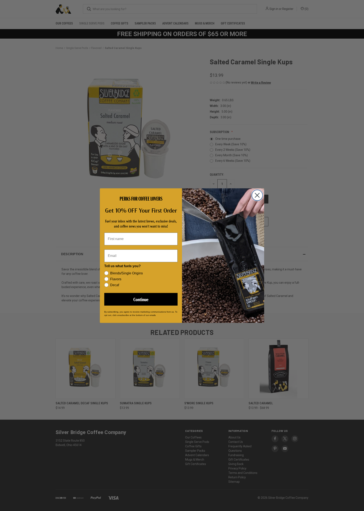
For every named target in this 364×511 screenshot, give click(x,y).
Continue (141, 299)
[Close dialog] (257, 195)
